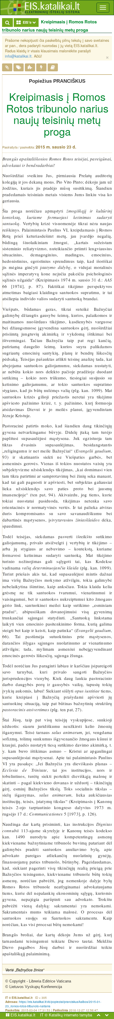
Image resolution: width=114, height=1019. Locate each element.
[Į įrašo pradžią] (98, 1015)
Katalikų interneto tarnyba (70, 1015)
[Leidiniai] (53, 67)
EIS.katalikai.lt (22, 1015)
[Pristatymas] (7, 67)
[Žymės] (18, 67)
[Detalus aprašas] (30, 67)
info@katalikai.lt (18, 56)
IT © (44, 1015)
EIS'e (29, 22)
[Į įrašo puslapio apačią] (106, 1015)
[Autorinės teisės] (41, 67)
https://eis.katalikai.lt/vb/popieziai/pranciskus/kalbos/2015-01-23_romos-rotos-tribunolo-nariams (53, 1003)
